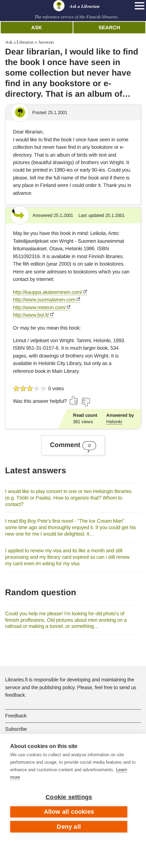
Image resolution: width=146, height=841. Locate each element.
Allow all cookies (69, 811)
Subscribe (16, 729)
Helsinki (114, 421)
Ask (36, 27)
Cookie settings (68, 797)
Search (109, 27)
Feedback (15, 715)
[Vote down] (85, 402)
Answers (46, 42)
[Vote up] (74, 400)
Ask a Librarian (19, 42)
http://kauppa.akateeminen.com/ (47, 292)
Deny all (69, 826)
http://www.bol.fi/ (31, 315)
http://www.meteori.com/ (39, 307)
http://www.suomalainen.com (44, 299)
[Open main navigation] (139, 6)
